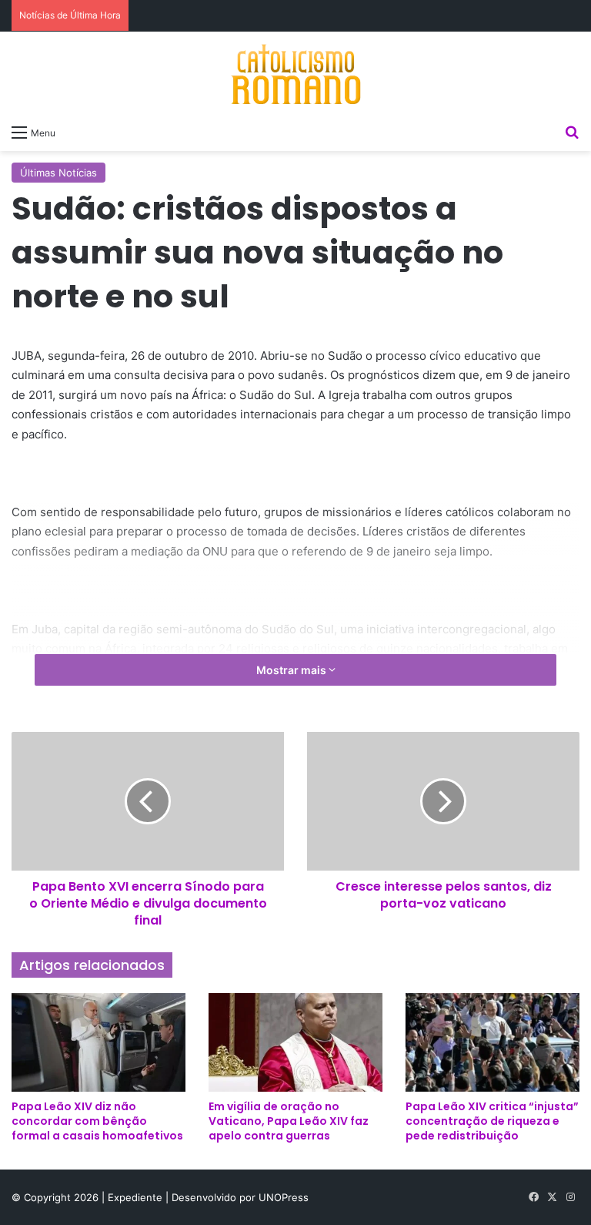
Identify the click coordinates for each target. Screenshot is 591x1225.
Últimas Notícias (58, 172)
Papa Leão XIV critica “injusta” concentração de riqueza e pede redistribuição (492, 1121)
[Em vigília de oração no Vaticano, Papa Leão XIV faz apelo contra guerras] (295, 1042)
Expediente (136, 1197)
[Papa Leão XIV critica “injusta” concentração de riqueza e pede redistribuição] (492, 1042)
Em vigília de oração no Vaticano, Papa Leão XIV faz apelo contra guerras (289, 1121)
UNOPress (284, 1197)
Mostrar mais (292, 669)
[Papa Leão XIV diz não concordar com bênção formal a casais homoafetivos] (98, 1042)
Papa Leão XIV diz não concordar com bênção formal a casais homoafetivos (97, 1121)
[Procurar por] (571, 131)
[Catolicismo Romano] (295, 74)
